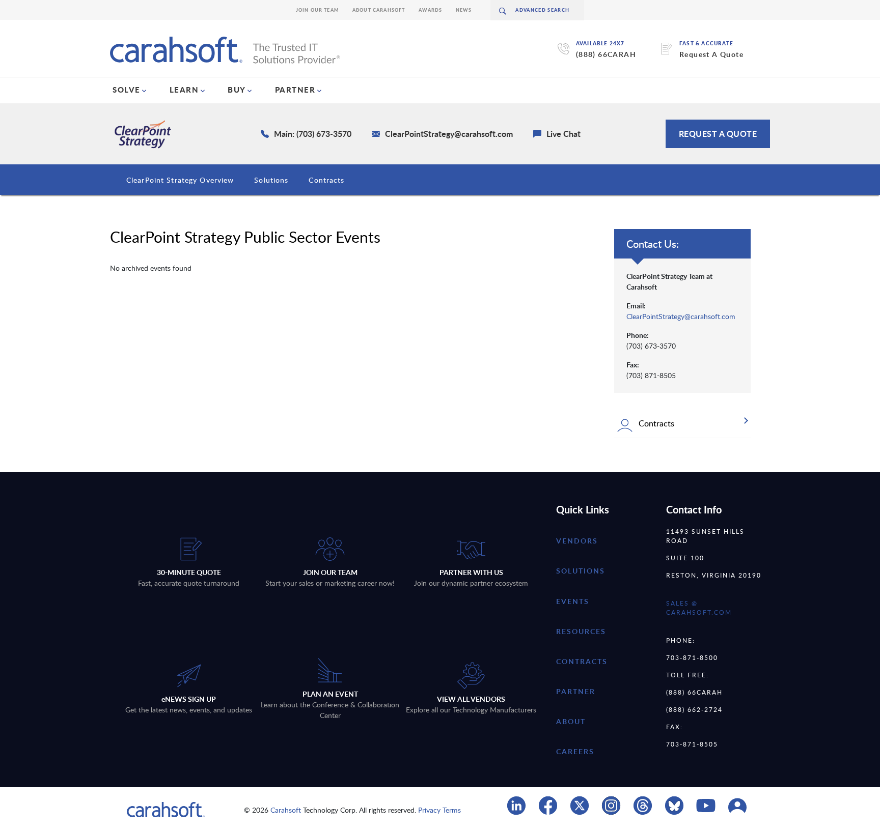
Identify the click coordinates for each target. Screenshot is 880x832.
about (571, 721)
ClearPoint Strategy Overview (180, 180)
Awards (431, 10)
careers (575, 751)
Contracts (326, 180)
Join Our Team (317, 10)
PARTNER (295, 89)
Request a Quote (718, 133)
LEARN (184, 89)
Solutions (271, 180)
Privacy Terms (439, 810)
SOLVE (127, 89)
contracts (582, 661)
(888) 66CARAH (606, 54)
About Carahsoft (378, 10)
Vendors (577, 541)
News (464, 10)
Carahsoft (285, 810)
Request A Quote (711, 54)
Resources (581, 631)
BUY (237, 89)
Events (572, 601)
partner (575, 691)
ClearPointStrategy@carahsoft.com (680, 316)
